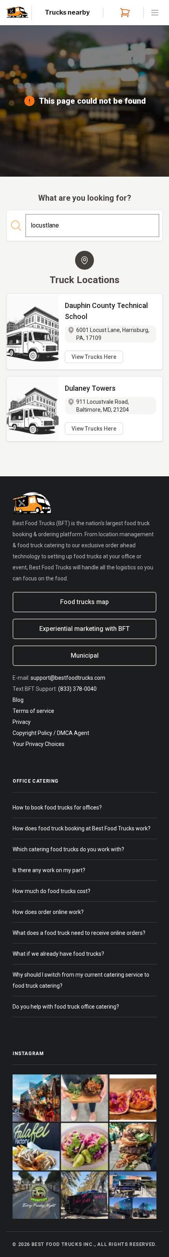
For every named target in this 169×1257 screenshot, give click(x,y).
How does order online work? (48, 912)
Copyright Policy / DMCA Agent (51, 733)
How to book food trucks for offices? (57, 807)
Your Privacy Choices (38, 744)
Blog (18, 700)
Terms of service (33, 711)
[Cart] (123, 12)
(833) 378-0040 (77, 689)
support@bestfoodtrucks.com (68, 678)
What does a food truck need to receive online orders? (79, 933)
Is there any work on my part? (49, 870)
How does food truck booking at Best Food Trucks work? (82, 828)
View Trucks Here (94, 357)
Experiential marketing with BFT (84, 628)
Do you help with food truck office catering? (66, 1006)
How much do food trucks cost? (51, 891)
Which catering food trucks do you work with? (68, 849)
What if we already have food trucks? (58, 954)
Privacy (22, 722)
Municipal (85, 655)
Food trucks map (84, 602)
